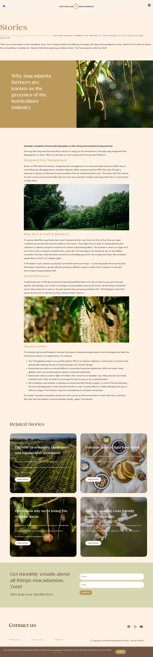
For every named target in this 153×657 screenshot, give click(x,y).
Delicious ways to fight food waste (112, 447)
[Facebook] (129, 626)
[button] (4, 6)
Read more (58, 652)
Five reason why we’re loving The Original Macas (41, 513)
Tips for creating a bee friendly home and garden (110, 513)
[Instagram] (135, 626)
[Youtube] (141, 626)
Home (3, 36)
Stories (13, 36)
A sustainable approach (36, 36)
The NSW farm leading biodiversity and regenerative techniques (42, 450)
